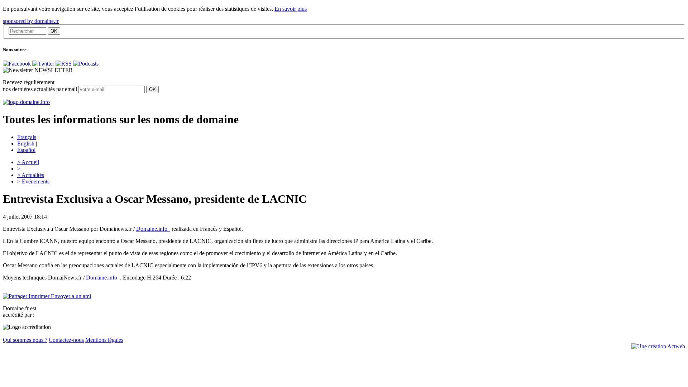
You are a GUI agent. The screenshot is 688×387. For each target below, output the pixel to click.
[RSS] (64, 64)
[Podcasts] (86, 64)
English (25, 143)
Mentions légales (104, 340)
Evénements (33, 181)
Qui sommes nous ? (25, 340)
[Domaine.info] (26, 102)
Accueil (28, 162)
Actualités (30, 175)
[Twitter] (43, 64)
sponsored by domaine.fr (31, 21)
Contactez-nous (66, 340)
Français (26, 137)
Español (26, 150)
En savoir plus (290, 9)
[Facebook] (17, 64)
